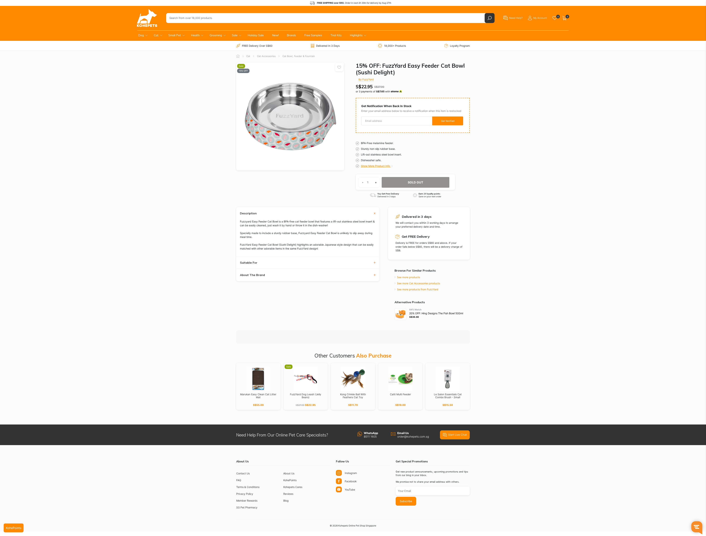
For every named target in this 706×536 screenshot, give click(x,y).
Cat (156, 35)
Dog (141, 35)
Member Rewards (246, 500)
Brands (291, 35)
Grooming (216, 35)
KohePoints (290, 480)
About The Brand (252, 275)
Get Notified (447, 121)
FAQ (238, 480)
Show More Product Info (376, 165)
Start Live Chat (457, 434)
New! (275, 35)
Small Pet (174, 35)
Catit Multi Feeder (400, 394)
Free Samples (313, 35)
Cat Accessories (266, 56)
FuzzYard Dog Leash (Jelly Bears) (305, 396)
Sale (235, 35)
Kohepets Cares (292, 487)
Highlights (356, 35)
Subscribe (406, 501)
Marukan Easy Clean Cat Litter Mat (258, 396)
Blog (286, 500)
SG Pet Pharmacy (246, 507)
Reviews (288, 493)
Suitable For (248, 262)
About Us (288, 473)
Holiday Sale (256, 35)
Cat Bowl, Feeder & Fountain (298, 56)
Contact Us (243, 473)
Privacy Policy (244, 493)
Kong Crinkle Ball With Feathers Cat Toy (353, 396)
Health (195, 35)
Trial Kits (336, 35)
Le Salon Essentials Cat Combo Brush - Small (448, 396)
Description (248, 213)
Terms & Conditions (247, 487)
